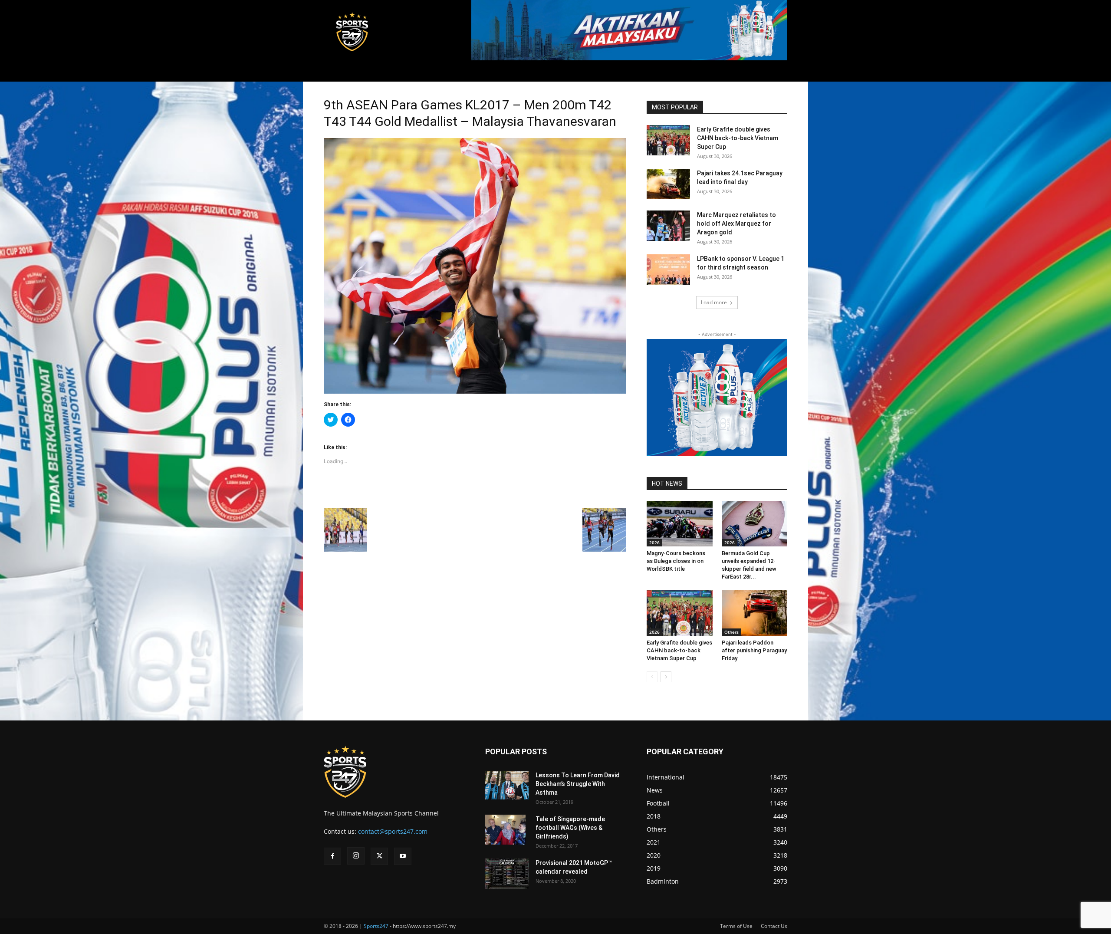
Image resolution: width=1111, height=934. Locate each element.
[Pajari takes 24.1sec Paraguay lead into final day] (668, 184)
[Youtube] (402, 856)
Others (731, 632)
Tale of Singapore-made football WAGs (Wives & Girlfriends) (570, 828)
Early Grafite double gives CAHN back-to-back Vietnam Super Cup (737, 138)
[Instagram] (356, 856)
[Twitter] (379, 856)
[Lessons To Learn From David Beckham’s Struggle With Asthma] (507, 785)
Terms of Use (736, 926)
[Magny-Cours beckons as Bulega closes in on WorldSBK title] (680, 523)
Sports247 (376, 926)
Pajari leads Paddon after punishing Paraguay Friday (754, 650)
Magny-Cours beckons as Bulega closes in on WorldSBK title (676, 561)
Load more (714, 302)
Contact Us (774, 926)
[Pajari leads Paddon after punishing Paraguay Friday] (755, 612)
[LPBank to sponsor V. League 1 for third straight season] (668, 269)
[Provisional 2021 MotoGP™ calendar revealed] (507, 873)
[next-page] (666, 676)
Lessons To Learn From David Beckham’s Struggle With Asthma (578, 784)
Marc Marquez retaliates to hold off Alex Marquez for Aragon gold (736, 223)
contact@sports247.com (392, 831)
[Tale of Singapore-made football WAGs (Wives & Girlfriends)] (505, 830)
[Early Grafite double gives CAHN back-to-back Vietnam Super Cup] (668, 140)
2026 (654, 542)
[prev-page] (652, 676)
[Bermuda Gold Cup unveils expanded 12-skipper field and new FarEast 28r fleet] (755, 523)
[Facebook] (332, 856)
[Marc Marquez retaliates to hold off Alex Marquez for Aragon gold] (668, 225)
